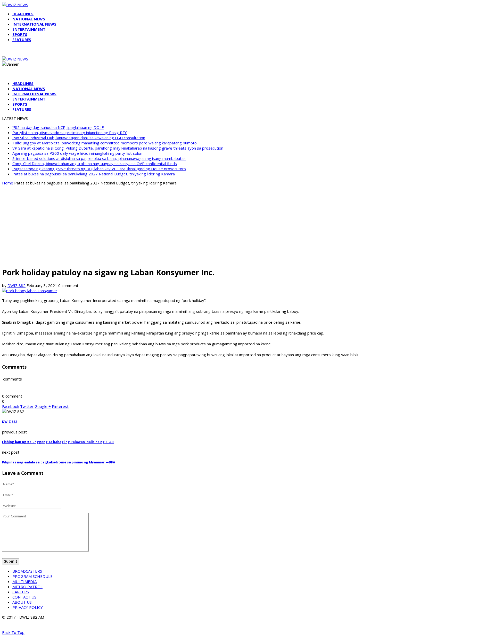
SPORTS (19, 34)
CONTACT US (24, 597)
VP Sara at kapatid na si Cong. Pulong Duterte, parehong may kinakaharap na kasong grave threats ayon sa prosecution (117, 148)
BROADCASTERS (27, 571)
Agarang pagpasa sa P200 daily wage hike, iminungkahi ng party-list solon (77, 153)
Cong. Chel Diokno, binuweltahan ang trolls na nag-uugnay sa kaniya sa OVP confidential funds (94, 163)
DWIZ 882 (16, 285)
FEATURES (21, 39)
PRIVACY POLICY (27, 607)
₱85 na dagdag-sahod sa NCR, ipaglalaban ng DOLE (58, 127)
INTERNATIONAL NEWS (34, 24)
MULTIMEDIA (24, 581)
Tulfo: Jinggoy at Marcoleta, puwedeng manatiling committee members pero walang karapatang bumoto (104, 142)
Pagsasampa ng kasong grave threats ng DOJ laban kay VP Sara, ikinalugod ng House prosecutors (99, 168)
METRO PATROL (27, 586)
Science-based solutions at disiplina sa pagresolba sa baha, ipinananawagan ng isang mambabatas (99, 158)
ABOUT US (22, 602)
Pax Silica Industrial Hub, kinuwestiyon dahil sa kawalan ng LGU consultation (78, 137)
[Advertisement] (247, 226)
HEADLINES (23, 13)
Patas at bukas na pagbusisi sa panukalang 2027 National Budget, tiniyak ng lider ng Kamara (93, 173)
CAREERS (20, 591)
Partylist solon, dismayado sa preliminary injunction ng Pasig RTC (69, 132)
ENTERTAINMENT (28, 29)
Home (7, 182)
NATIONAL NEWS (28, 18)
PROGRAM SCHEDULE (32, 576)
